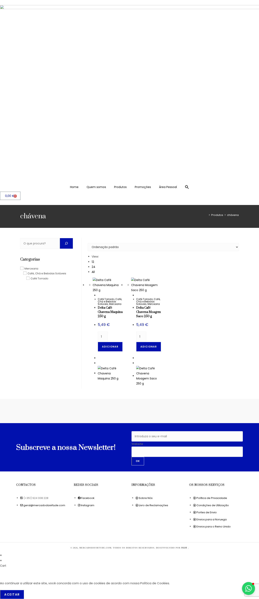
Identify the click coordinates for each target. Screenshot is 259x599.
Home (74, 187)
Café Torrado (106, 299)
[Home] (206, 215)
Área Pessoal (168, 187)
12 (93, 262)
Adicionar (110, 346)
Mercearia (115, 304)
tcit (184, 548)
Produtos (120, 187)
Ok (138, 461)
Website (137, 444)
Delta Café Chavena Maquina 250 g (110, 312)
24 (93, 267)
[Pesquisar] (66, 243)
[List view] (91, 240)
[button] (187, 187)
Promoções (143, 187)
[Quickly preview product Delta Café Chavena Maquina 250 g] (99, 295)
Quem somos (96, 187)
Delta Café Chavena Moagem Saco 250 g (148, 312)
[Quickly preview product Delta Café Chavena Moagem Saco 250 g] (137, 295)
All (93, 272)
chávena (233, 215)
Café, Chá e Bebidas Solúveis (110, 301)
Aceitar (12, 594)
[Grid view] (89, 240)
